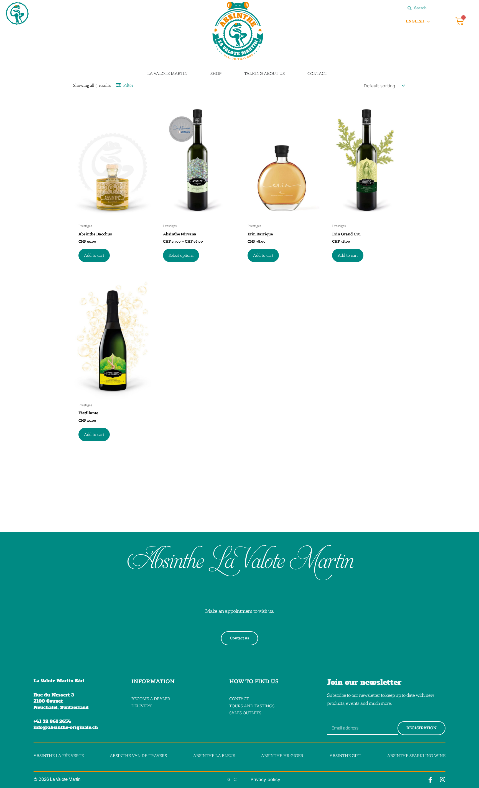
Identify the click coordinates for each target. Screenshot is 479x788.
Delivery (141, 706)
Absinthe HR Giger (282, 756)
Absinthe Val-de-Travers (138, 756)
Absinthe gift (345, 756)
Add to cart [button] (94, 255)
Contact (239, 699)
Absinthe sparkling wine (416, 756)
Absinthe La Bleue (214, 756)
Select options (181, 255)
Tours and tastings (251, 706)
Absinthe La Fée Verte (59, 756)
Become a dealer (150, 699)
